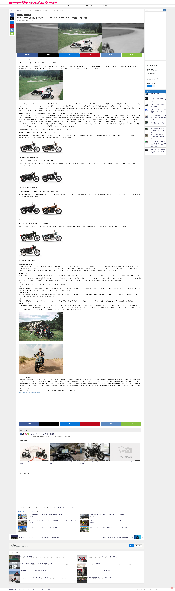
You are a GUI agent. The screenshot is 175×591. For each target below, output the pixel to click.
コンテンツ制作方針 (23, 589)
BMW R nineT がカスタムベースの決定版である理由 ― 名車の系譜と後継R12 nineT (158, 151)
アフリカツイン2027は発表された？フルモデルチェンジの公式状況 (158, 100)
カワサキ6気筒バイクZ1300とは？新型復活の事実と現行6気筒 (158, 130)
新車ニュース (70, 5)
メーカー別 (78, 5)
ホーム (20, 59)
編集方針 (16, 589)
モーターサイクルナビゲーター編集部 (42, 434)
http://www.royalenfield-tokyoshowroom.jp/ (29, 392)
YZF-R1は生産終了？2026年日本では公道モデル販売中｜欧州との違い (158, 117)
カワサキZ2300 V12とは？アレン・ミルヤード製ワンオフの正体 (158, 124)
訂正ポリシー (43, 589)
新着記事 (105, 5)
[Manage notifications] (172, 588)
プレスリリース (27, 14)
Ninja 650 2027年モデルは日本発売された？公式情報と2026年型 (158, 111)
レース (99, 5)
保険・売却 (93, 5)
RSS (140, 545)
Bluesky (131, 545)
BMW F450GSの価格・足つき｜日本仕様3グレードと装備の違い (158, 136)
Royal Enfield (20, 14)
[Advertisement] (60, 408)
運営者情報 (11, 589)
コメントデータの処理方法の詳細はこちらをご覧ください (63, 507)
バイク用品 (85, 5)
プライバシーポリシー (51, 589)
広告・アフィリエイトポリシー (34, 589)
